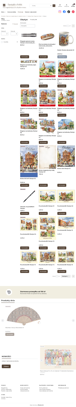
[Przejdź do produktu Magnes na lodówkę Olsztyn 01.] (47, 68)
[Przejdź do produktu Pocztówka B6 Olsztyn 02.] (66, 196)
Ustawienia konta (24, 391)
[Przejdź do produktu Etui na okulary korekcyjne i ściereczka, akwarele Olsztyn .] (47, 36)
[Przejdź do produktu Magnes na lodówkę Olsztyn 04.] (47, 98)
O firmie (3, 398)
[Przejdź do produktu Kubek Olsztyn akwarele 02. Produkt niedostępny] (66, 39)
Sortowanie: (23, 23)
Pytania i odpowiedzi (6, 391)
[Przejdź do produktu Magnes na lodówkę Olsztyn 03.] (29, 98)
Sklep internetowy (36, 405)
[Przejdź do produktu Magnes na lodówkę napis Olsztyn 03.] (29, 61)
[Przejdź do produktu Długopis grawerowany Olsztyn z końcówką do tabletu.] (29, 35)
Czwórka (6, 42)
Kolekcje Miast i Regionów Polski (34, 16)
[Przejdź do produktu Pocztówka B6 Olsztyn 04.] (29, 224)
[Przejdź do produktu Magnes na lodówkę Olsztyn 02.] (66, 68)
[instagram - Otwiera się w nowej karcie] (59, 11)
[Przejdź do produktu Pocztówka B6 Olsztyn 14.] (47, 257)
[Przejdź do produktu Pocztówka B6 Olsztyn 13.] (29, 257)
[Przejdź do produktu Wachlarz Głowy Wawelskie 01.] (23, 315)
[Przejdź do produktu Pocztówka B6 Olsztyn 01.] (47, 196)
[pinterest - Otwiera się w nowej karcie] (73, 11)
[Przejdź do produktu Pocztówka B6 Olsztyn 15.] (66, 257)
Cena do (13, 31)
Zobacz (6, 366)
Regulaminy (4, 388)
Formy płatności (43, 388)
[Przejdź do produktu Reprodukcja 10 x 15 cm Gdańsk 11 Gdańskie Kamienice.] (58, 357)
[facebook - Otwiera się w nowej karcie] (64, 11)
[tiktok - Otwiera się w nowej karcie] (68, 11)
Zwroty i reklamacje (6, 389)
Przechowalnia (24, 389)
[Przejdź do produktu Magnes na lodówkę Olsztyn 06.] (29, 124)
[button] (54, 5)
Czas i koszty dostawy (45, 389)
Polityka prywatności (63, 388)
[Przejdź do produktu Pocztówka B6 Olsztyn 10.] (47, 228)
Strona (64, 25)
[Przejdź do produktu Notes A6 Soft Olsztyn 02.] (29, 161)
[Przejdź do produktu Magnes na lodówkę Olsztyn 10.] (66, 124)
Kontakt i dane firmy (6, 397)
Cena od (3, 31)
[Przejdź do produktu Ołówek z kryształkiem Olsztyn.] (29, 196)
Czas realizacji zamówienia (46, 391)
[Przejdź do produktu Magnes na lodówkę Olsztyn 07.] (47, 126)
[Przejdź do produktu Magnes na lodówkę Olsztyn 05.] (66, 98)
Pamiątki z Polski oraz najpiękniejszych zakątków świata (13, 16)
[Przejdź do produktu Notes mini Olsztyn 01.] (66, 156)
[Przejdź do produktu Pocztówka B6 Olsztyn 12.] (66, 222)
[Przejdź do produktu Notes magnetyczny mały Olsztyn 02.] (47, 157)
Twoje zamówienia (25, 388)
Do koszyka (24, 56)
